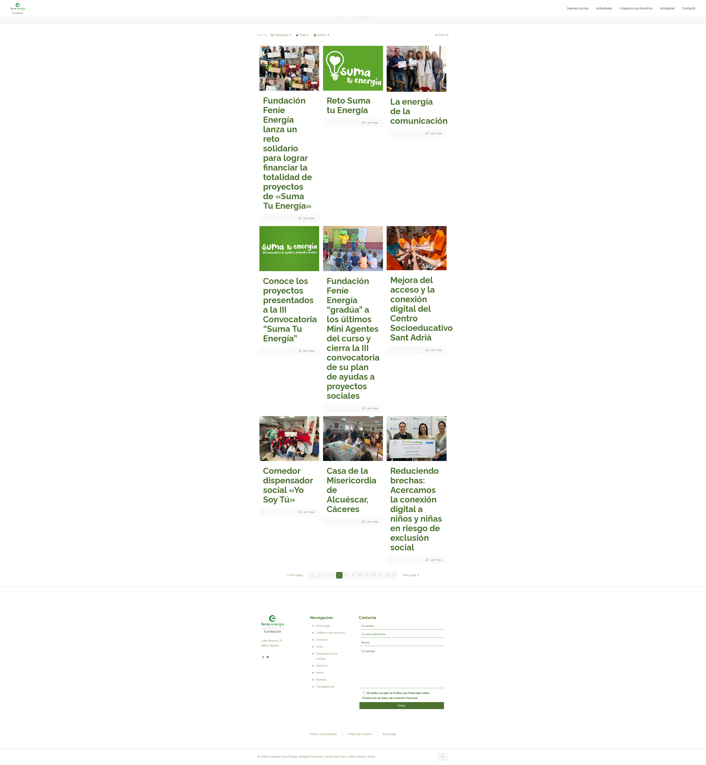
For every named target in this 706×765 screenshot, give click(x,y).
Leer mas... (309, 218)
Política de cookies (360, 734)
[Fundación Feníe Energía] (18, 8)
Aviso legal (322, 625)
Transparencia (325, 686)
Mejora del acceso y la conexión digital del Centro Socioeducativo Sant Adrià (421, 308)
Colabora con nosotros (330, 632)
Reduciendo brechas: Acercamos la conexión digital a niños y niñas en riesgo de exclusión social (416, 509)
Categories (281, 35)
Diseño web (332, 756)
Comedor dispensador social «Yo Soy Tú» (288, 485)
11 (380, 575)
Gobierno (322, 665)
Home (320, 672)
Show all (443, 35)
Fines (319, 646)
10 (373, 575)
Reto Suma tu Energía (348, 105)
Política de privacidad (323, 734)
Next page (409, 575)
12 (386, 575)
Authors (322, 35)
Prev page (296, 575)
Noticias (321, 679)
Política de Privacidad (407, 693)
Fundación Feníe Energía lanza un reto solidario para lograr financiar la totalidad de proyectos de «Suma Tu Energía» (287, 153)
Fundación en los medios (326, 656)
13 (393, 575)
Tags (303, 35)
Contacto (322, 639)
